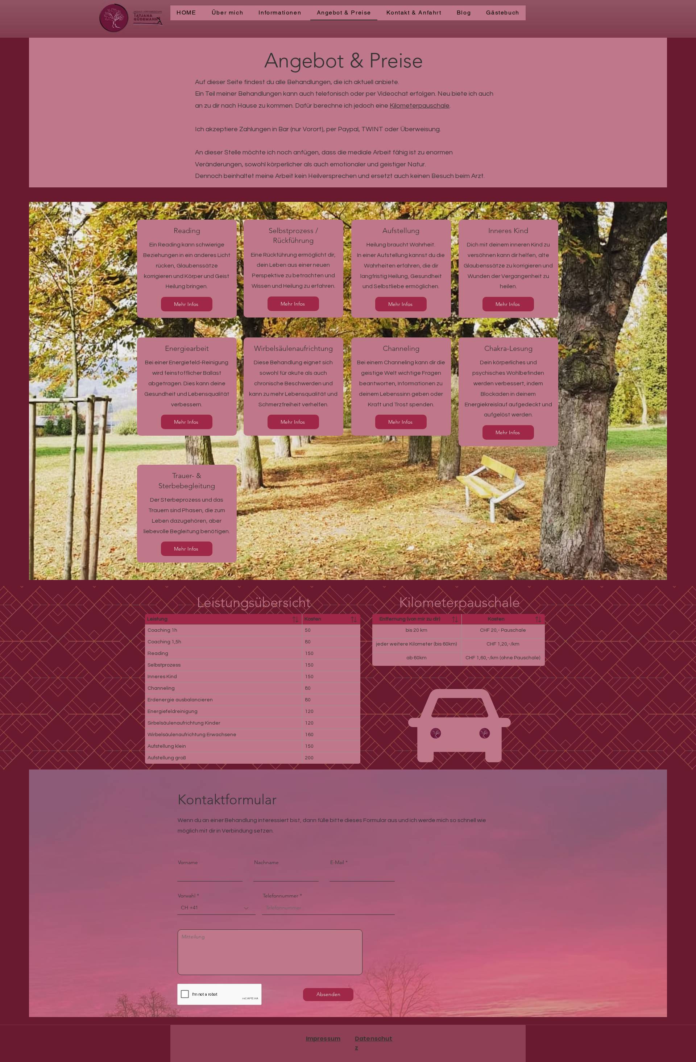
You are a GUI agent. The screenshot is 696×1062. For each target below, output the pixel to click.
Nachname (266, 862)
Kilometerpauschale (420, 105)
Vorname (188, 862)
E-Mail (337, 862)
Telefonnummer (280, 895)
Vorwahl (186, 895)
